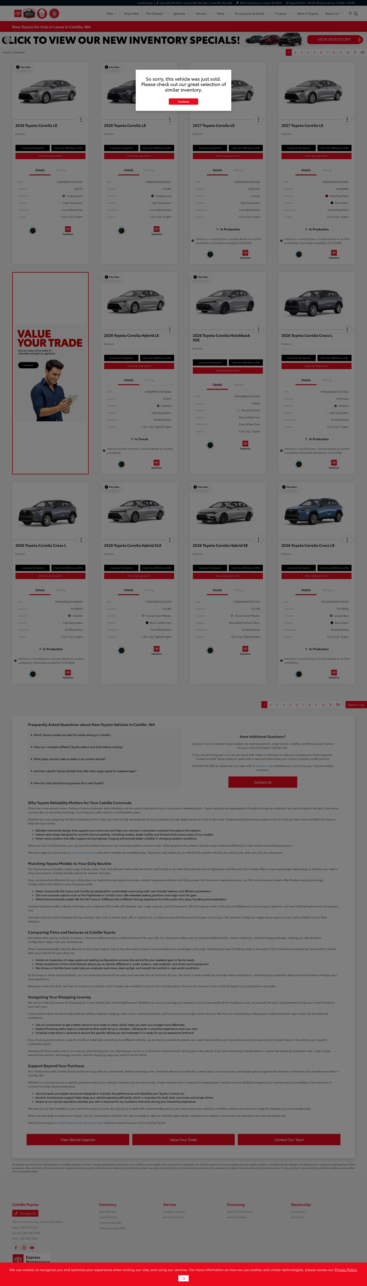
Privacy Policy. (346, 1269)
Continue (183, 101)
